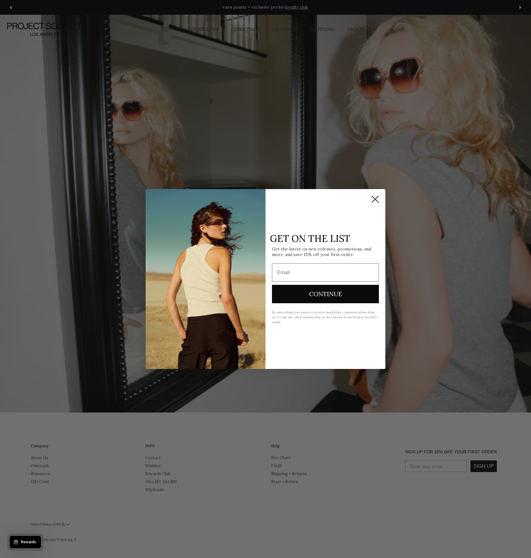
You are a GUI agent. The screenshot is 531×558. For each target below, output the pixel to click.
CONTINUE (325, 294)
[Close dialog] (375, 199)
